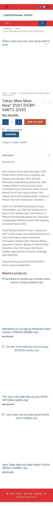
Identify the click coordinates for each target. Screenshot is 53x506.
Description (8, 155)
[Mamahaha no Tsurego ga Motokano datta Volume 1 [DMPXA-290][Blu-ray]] (49, 102)
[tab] (26, 155)
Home (4, 93)
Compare (10, 134)
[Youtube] (44, 6)
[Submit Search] (42, 23)
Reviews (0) (8, 162)
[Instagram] (48, 6)
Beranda (7, 29)
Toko (17, 29)
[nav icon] (6, 7)
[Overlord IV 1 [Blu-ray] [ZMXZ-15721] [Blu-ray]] (44, 102)
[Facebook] (40, 6)
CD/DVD (23, 142)
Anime (13, 93)
